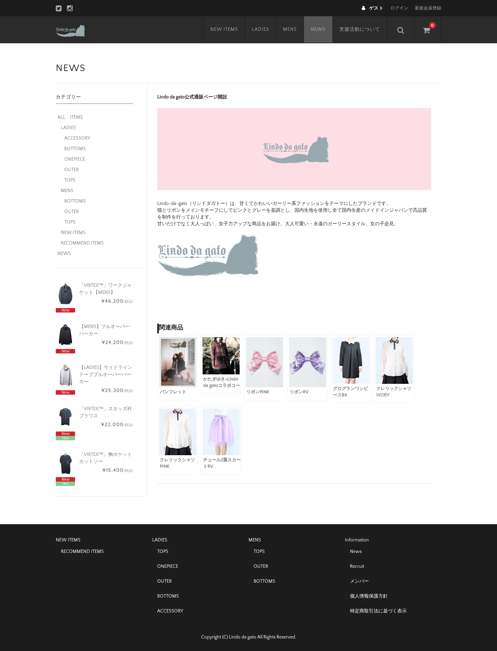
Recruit (357, 566)
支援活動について (359, 29)
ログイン (399, 8)
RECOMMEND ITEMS (82, 243)
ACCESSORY (77, 138)
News (356, 551)
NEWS (318, 29)
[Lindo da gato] (77, 29)
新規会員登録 (428, 8)
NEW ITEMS (224, 29)
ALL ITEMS (70, 117)
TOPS (69, 180)
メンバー (359, 581)
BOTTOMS (75, 149)
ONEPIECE (74, 159)
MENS (290, 29)
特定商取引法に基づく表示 (378, 611)
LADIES (260, 29)
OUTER (71, 169)
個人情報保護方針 (369, 596)
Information (357, 540)
